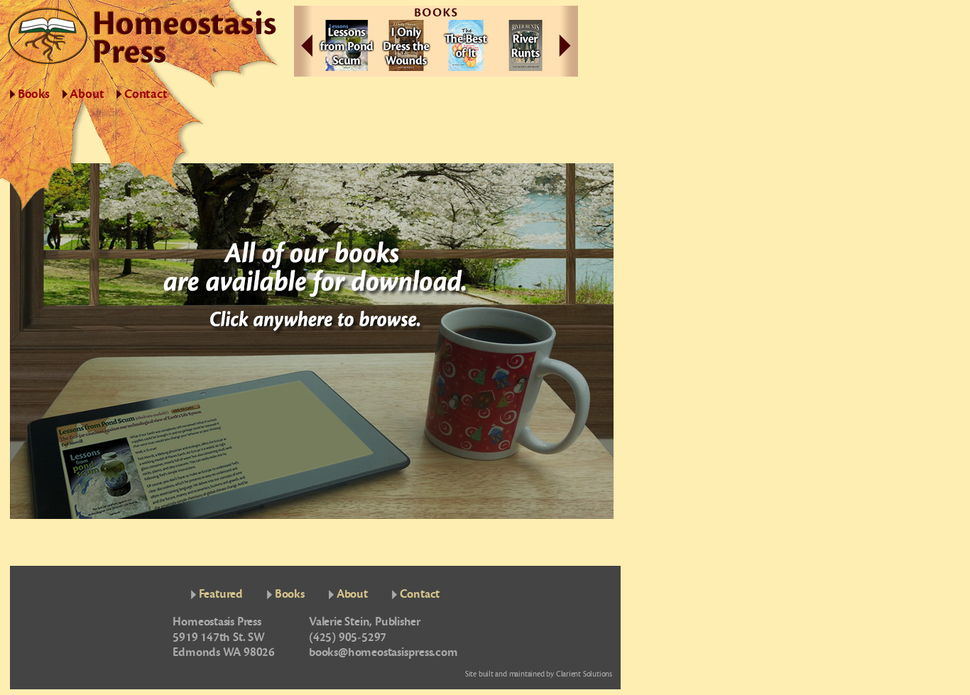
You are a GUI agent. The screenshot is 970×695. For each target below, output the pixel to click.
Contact (146, 94)
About (87, 94)
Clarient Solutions (584, 674)
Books (34, 94)
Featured (221, 593)
